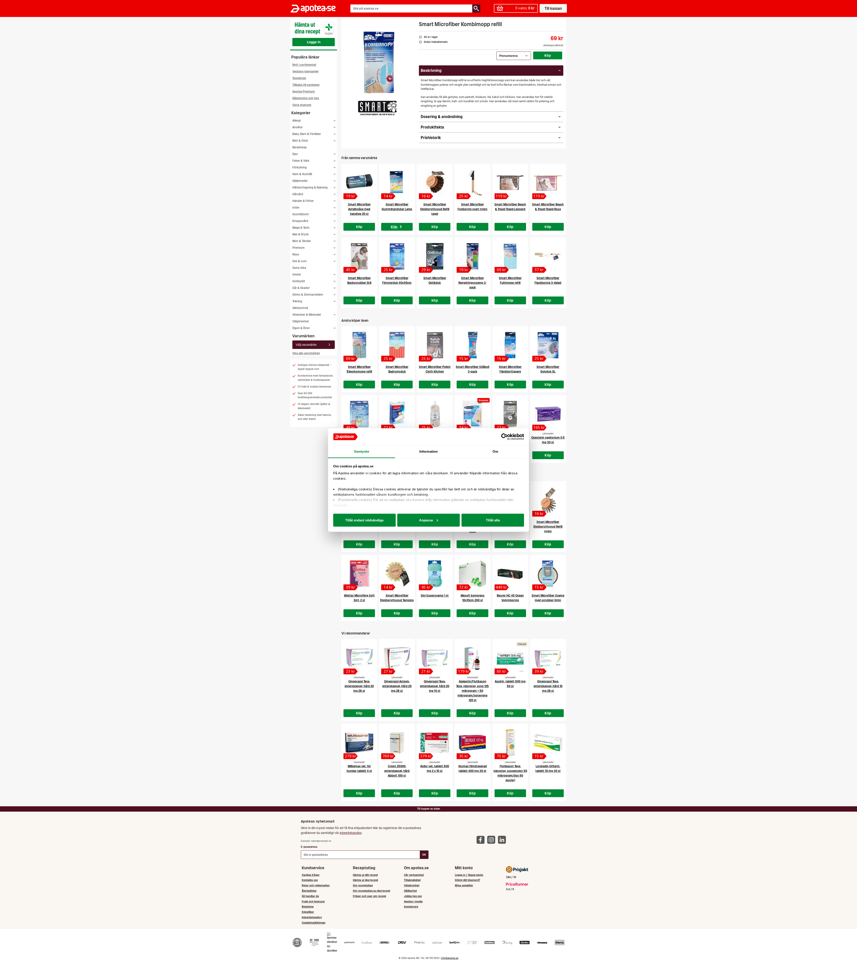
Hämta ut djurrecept (365, 880)
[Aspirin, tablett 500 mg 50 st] (510, 658)
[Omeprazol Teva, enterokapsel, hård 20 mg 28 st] (359, 658)
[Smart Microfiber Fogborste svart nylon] (472, 182)
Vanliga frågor (311, 875)
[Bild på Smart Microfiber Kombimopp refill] (379, 62)
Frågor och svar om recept (369, 896)
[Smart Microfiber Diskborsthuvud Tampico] (397, 574)
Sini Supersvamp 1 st (435, 595)
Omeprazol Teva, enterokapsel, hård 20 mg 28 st (359, 686)
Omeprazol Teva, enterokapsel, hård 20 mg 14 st (434, 686)
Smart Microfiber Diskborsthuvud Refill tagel (434, 209)
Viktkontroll (300, 308)
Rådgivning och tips (305, 98)
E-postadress (309, 846)
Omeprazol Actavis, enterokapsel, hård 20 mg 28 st (397, 686)
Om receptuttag (363, 885)
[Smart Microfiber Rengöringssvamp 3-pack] (472, 256)
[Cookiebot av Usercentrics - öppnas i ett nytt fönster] (504, 436)
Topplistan (299, 78)
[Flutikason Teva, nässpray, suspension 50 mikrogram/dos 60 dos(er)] (510, 742)
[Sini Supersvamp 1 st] (435, 574)
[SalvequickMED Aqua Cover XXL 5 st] (472, 414)
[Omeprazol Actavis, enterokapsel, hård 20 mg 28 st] (397, 658)
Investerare (411, 906)
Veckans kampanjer (305, 71)
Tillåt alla (493, 520)
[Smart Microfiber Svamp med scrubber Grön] (548, 574)
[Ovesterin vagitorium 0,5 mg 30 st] (548, 414)
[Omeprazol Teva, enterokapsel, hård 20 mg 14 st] (435, 658)
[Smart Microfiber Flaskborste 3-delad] (548, 256)
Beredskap (299, 147)
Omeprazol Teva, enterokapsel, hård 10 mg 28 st (548, 686)
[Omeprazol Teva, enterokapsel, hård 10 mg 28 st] (548, 658)
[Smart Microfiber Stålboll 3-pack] (472, 345)
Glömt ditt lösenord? (467, 880)
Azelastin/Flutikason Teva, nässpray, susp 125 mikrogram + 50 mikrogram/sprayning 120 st (472, 691)
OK (424, 854)
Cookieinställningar (314, 922)
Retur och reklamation (316, 885)
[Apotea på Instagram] (492, 839)
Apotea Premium (303, 91)
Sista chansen (301, 105)
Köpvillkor (308, 912)
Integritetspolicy (312, 917)
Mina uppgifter (464, 885)
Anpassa (426, 520)
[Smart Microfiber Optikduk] (435, 256)
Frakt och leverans (313, 901)
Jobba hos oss (413, 896)
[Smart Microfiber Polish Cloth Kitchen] (435, 345)
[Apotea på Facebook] (481, 839)
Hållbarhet (410, 890)
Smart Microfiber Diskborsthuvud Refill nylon (547, 526)
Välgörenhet (300, 321)
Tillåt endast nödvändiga (364, 520)
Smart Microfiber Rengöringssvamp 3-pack (472, 282)
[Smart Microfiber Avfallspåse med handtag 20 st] (359, 182)
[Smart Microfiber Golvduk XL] (548, 345)
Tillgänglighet (412, 880)
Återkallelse (309, 890)
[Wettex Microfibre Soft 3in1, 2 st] (359, 574)
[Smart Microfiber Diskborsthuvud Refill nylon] (548, 500)
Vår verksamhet (414, 875)
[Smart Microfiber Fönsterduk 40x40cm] (397, 256)
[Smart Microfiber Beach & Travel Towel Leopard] (510, 182)
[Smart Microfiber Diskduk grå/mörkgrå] (510, 414)
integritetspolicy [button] (351, 833)
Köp (547, 55)
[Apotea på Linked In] (503, 839)
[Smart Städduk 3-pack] (359, 414)
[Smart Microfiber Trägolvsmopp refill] (359, 345)
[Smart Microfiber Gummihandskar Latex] (397, 182)
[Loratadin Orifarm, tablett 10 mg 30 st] (548, 742)
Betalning (308, 906)
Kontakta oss (310, 880)
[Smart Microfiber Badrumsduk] (397, 345)
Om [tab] (495, 451)
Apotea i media (413, 901)
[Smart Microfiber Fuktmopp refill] (510, 256)
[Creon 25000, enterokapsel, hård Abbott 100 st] (397, 742)
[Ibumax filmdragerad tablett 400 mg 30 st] (472, 742)
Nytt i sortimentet (304, 65)
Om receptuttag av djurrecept (371, 890)
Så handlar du (310, 896)
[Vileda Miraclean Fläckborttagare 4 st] (397, 414)
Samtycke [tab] (361, 451)
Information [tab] (428, 451)
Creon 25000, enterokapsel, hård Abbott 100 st (397, 771)
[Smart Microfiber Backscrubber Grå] (359, 256)
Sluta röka (299, 268)
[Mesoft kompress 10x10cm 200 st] (472, 574)
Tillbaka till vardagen (306, 85)
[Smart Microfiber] (377, 108)
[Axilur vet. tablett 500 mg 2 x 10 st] (435, 742)
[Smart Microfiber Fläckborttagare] (510, 345)
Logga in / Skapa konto (469, 875)
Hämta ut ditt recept (365, 875)
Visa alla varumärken (306, 353)
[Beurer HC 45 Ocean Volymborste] (510, 574)
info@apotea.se (449, 958)
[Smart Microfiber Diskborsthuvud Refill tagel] (435, 182)
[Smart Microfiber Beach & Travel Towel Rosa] (548, 182)
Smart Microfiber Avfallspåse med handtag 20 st (359, 209)
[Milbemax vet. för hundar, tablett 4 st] (359, 742)
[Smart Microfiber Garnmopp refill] (435, 414)
